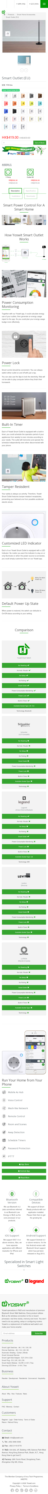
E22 (31, 1357)
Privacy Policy (15, 1486)
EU (12, 1360)
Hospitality (41, 1378)
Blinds (25, 1352)
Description (15, 191)
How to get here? (13, 1455)
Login (11, 1419)
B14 (26, 1357)
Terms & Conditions (30, 1486)
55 (30, 1347)
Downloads (30, 196)
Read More (25, 1177)
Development (13, 1378)
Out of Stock (40, 142)
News (25, 1394)
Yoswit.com (31, 1483)
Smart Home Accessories (26, 14)
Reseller (5, 1378)
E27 (22, 1357)
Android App (25, 1171)
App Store (25, 1164)
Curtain (19, 1352)
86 (19, 1347)
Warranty (9, 1406)
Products (11, 14)
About (4, 1394)
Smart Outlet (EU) (12, 17)
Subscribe (39, 1333)
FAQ (3, 1406)
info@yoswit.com (16, 1437)
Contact (16, 1406)
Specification (31, 191)
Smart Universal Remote (10, 1355)
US (19, 1360)
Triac (32, 1363)
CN (23, 1360)
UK (16, 1360)
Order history (18, 1419)
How (13, 1394)
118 (23, 1347)
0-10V (27, 1363)
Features (19, 1394)
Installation (16, 196)
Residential (23, 1378)
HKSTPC (24, 1479)
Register (5, 1419)
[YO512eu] (24, 60)
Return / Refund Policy (10, 1422)
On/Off (21, 1363)
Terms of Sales (29, 1419)
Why (8, 1394)
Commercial (32, 1378)
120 (27, 1347)
